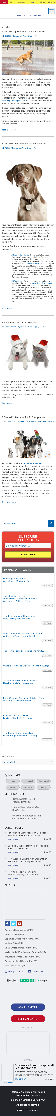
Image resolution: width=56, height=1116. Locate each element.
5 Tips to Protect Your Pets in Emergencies (24, 143)
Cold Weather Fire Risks (17, 716)
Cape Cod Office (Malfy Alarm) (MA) (22, 938)
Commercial (43, 781)
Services (12, 787)
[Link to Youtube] (19, 923)
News (4, 2)
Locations (21, 2)
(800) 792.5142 (35, 15)
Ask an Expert (28, 1007)
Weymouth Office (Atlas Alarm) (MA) (22, 956)
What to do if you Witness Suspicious (22, 634)
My (51, 2)
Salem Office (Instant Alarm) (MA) (21, 947)
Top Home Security (24, 651)
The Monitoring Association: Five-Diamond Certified (26, 817)
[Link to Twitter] (13, 923)
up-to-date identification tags (40, 283)
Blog (11, 2)
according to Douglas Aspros (15, 100)
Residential (28, 781)
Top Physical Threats (20, 598)
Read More (20, 1079)
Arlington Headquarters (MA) (19, 930)
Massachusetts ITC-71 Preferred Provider (23, 800)
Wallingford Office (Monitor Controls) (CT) (25, 952)
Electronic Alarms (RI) (15, 965)
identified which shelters (34, 264)
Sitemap (43, 787)
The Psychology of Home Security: (21, 617)
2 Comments (21, 421)
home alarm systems (33, 463)
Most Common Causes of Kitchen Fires (23, 699)
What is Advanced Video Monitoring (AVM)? (26, 665)
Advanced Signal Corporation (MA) (21, 961)
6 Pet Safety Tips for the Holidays (19, 322)
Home (12, 781)
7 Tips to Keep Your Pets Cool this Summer (23, 31)
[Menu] (51, 10)
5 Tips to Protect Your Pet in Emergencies (23, 417)
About (32, 2)
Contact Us (20, 15)
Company (28, 787)
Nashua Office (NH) (14, 943)
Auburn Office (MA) (14, 934)
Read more (8, 129)
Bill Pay (42, 2)
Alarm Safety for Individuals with (20, 681)
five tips (17, 490)
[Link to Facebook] (7, 923)
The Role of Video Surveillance (21, 734)
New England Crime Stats (17, 579)
